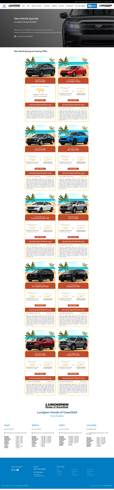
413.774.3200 (39, 469)
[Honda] (4, 6)
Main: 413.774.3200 (79, 1)
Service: (104, 1)
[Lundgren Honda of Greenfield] (14, 6)
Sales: (90, 1)
